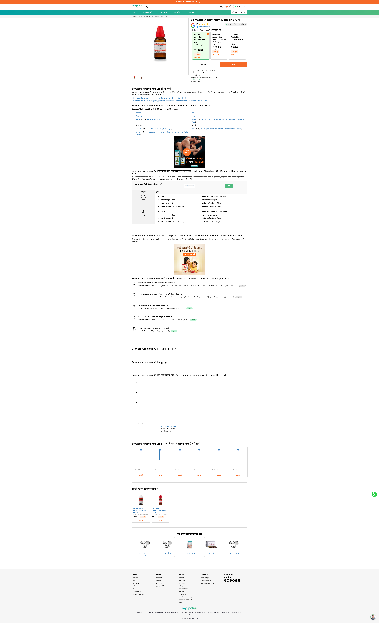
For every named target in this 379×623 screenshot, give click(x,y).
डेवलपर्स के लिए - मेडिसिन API (185, 600)
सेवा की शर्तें (158, 580)
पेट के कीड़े (139, 128)
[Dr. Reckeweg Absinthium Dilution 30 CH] (141, 499)
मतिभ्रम (138, 113)
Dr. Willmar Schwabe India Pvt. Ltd (206, 77)
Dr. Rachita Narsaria (168, 426)
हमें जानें (135, 574)
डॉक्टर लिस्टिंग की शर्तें (206, 580)
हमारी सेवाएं (181, 574)
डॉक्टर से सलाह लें (182, 580)
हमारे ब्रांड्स (164, 12)
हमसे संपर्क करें (136, 583)
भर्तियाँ (134, 586)
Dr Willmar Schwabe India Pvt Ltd (205, 71)
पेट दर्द (194, 119)
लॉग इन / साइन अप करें (238, 12)
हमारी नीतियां (159, 574)
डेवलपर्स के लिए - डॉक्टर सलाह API (186, 597)
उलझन (194, 116)
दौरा (193, 113)
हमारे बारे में (135, 577)
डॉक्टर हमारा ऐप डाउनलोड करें (207, 583)
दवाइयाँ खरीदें (181, 577)
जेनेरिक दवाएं (181, 586)
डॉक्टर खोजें (181, 591)
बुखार (193, 128)
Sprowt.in (135, 589)
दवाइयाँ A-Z (177, 12)
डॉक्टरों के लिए (204, 574)
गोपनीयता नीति (159, 577)
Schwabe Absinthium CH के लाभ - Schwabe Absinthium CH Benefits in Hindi (159, 98)
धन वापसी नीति (159, 583)
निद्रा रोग (139, 116)
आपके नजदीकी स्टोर (183, 589)
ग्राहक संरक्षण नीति (160, 586)
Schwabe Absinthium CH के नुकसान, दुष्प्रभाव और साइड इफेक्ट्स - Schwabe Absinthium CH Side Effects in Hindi (170, 101)
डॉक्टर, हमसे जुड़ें (204, 577)
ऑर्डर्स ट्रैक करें (182, 583)
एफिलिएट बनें (181, 602)
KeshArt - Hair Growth (139, 594)
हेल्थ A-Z (192, 12)
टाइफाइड (138, 132)
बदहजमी (138, 119)
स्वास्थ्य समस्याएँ (147, 12)
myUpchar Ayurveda (138, 591)
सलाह (133, 12)
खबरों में (134, 580)
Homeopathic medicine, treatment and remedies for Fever (221, 128)
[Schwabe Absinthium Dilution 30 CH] (160, 499)
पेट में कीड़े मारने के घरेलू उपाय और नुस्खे (160, 128)
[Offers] (221, 6)
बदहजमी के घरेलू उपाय (153, 119)
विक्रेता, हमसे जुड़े (182, 594)
